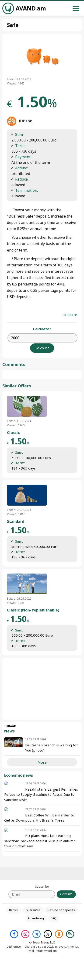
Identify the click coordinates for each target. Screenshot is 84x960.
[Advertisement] (42, 689)
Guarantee (33, 910)
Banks (13, 910)
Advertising (36, 918)
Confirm (66, 894)
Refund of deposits (61, 910)
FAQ (53, 918)
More (42, 762)
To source (69, 314)
